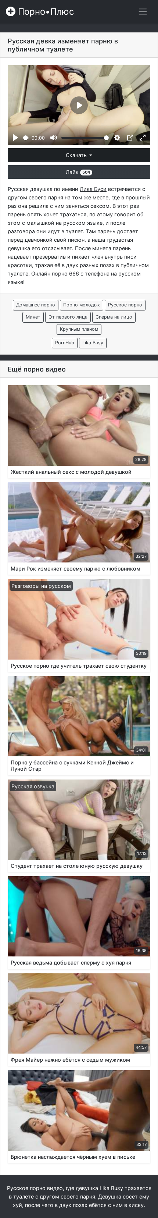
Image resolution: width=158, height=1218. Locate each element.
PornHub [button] (64, 342)
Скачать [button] (77, 155)
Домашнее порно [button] (35, 305)
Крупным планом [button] (79, 329)
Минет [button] (33, 317)
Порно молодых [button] (81, 305)
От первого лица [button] (68, 317)
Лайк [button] (78, 172)
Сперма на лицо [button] (114, 317)
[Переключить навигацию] (142, 11)
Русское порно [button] (125, 305)
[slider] (26, 137)
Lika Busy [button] (92, 342)
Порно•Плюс (44, 11)
